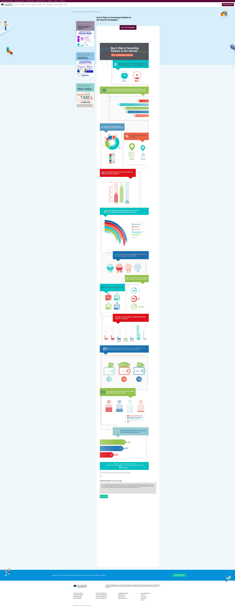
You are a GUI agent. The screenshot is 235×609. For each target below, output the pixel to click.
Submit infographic (228, 4)
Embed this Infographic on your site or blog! (111, 480)
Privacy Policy (144, 596)
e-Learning (22, 4)
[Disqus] (128, 516)
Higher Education (77, 596)
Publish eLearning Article (19, 1)
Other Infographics (101, 598)
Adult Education (77, 598)
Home (74, 11)
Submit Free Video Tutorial (41, 1)
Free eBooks (49, 1)
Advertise (56, 1)
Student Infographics (101, 596)
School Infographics (101, 593)
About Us (143, 600)
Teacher (34, 4)
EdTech (16, 4)
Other (65, 4)
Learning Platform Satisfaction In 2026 (83, 58)
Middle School (122, 595)
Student (39, 4)
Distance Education (78, 595)
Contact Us (143, 595)
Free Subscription (179, 575)
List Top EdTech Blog (30, 1)
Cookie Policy (143, 598)
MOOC (44, 4)
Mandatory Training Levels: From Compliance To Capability (85, 27)
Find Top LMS (62, 1)
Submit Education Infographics (7, 1)
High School (121, 596)
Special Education (77, 593)
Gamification (50, 4)
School (28, 4)
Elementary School (123, 593)
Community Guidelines (145, 593)
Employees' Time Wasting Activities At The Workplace (85, 89)
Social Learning (59, 4)
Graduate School (122, 598)
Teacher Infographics (101, 595)
